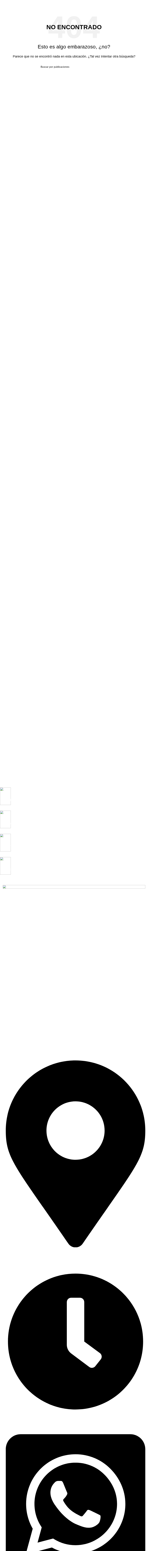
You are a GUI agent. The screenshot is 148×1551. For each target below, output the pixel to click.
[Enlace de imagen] (74, 970)
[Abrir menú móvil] (4, 3)
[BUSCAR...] (106, 67)
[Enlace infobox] (71, 799)
